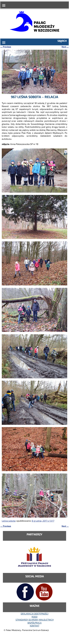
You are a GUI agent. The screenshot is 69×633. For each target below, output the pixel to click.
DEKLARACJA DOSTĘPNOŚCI (34, 613)
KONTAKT (34, 625)
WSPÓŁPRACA (34, 622)
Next (65, 46)
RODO (34, 616)
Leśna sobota (8, 520)
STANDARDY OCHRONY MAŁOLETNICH (35, 619)
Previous (5, 46)
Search (62, 40)
